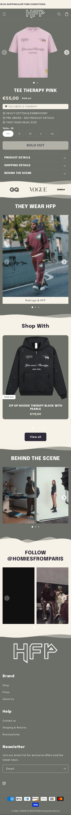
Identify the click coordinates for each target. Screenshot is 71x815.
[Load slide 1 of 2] (37, 83)
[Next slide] (64, 261)
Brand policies (11, 734)
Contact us (9, 720)
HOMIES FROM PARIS (30, 811)
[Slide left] (4, 52)
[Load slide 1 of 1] (34, 83)
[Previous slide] (6, 261)
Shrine (56, 811)
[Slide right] (66, 52)
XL (54, 134)
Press (6, 692)
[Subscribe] (64, 769)
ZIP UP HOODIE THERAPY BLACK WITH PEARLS (35, 407)
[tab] (32, 307)
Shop (6, 685)
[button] (59, 14)
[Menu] (4, 14)
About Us (8, 699)
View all (35, 437)
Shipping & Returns (14, 727)
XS (9, 134)
